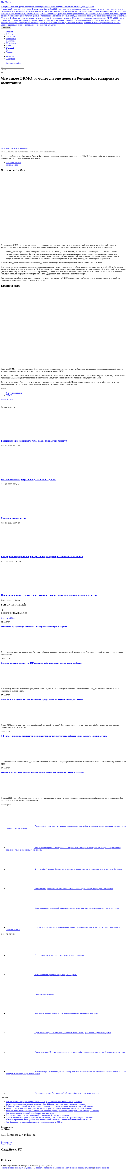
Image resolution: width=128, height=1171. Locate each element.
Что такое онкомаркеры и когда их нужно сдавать (28, 479)
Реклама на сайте (13, 63)
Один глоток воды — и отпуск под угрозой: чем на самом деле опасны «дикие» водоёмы (49, 595)
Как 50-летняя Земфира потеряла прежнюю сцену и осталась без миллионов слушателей (63, 17)
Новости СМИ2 (7, 399)
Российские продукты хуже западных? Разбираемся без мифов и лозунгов (34, 626)
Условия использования (54, 1168)
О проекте (38, 1168)
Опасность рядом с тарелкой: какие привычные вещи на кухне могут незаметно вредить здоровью (47, 7)
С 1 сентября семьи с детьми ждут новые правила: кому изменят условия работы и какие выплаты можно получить (54, 736)
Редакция (10, 56)
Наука (8, 45)
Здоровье (10, 48)
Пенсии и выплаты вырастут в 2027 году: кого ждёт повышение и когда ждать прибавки (41, 663)
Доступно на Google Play (6, 1143)
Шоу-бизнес (11, 43)
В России (10, 34)
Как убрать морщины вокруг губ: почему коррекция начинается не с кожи (42, 556)
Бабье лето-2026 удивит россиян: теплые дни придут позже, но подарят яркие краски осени (42, 699)
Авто (8, 50)
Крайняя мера (12, 165)
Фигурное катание (14, 393)
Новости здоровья (20, 148)
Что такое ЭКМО (13, 162)
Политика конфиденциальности (79, 1168)
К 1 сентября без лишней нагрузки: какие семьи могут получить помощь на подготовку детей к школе (72, 20)
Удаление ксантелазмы (13, 518)
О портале (10, 59)
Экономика (11, 38)
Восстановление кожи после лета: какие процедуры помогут (34, 440)
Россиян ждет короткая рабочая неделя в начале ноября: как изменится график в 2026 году (42, 772)
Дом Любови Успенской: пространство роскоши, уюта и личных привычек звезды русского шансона (60, 21)
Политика (10, 41)
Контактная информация (12, 1168)
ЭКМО (9, 395)
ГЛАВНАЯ (6, 148)
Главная (9, 32)
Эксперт (9, 52)
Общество (10, 36)
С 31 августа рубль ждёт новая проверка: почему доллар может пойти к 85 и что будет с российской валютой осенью (63, 10)
